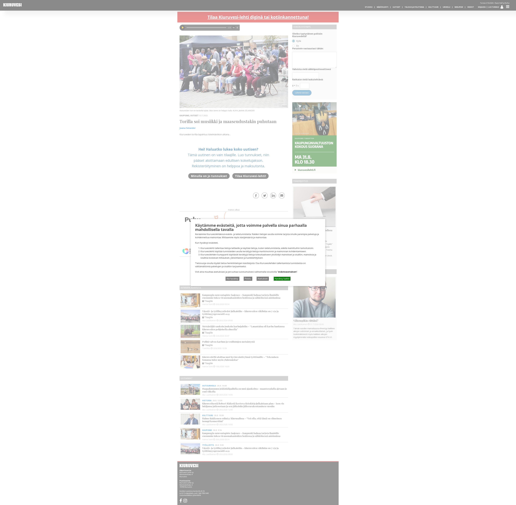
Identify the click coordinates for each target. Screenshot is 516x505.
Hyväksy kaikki (282, 278)
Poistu (248, 278)
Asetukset (263, 278)
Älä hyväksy (232, 278)
